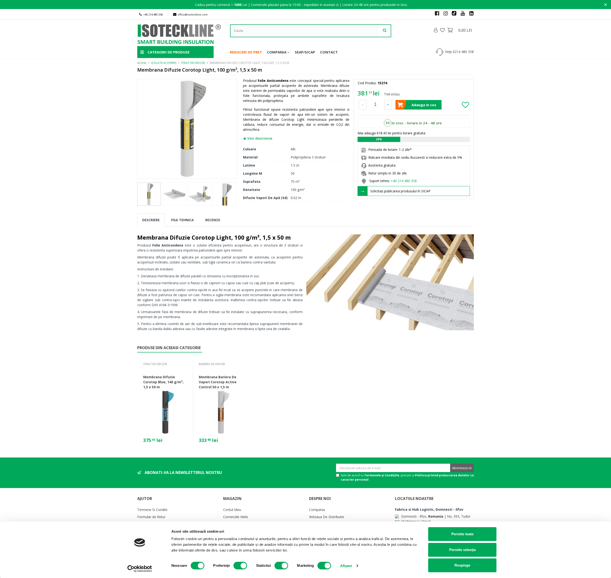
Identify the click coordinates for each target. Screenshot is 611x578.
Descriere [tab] (151, 220)
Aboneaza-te (462, 468)
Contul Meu (232, 509)
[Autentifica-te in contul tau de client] (436, 30)
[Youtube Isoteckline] (461, 13)
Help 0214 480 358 (459, 51)
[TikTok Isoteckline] (452, 13)
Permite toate (462, 534)
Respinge (462, 565)
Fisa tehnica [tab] (182, 220)
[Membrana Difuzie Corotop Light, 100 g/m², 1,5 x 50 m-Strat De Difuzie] (187, 128)
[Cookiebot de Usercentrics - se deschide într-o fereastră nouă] (140, 568)
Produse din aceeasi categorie (169, 347)
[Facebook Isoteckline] (435, 13)
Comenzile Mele (235, 517)
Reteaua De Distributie (326, 517)
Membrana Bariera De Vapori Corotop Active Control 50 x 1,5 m (218, 382)
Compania (276, 52)
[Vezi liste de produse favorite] (443, 30)
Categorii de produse (168, 52)
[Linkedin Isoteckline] (469, 13)
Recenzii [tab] (212, 220)
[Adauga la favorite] (465, 104)
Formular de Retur (151, 517)
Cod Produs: (367, 83)
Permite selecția (462, 550)
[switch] (240, 565)
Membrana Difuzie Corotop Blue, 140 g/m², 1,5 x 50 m (163, 382)
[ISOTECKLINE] (183, 33)
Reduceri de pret (246, 52)
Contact (329, 52)
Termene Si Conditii (152, 509)
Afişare (346, 566)
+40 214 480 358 (404, 181)
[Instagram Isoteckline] (443, 13)
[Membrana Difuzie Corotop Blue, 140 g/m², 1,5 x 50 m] (165, 412)
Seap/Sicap (305, 52)
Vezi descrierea (259, 138)
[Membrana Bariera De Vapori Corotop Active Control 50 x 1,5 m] (221, 412)
